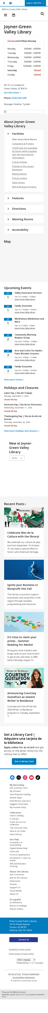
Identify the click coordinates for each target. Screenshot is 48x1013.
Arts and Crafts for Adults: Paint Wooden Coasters (29, 352)
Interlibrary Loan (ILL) (20, 800)
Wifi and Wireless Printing (18, 865)
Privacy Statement (30, 974)
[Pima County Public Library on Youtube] (31, 777)
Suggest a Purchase (19, 804)
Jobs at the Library (18, 877)
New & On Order (18, 831)
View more (13, 379)
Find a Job (14, 851)
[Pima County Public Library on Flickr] (18, 777)
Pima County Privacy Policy (21, 953)
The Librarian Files (18, 827)
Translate (38, 962)
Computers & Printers (23, 143)
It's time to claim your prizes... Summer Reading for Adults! (22, 641)
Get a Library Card (18, 787)
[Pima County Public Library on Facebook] (12, 777)
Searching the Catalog (20, 794)
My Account (15, 791)
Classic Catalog (16, 815)
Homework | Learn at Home (20, 859)
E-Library (14, 818)
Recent (14, 504)
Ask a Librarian (17, 874)
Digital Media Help (18, 848)
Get (13, 92)
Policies (13, 884)
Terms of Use (14, 974)
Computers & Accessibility (16, 843)
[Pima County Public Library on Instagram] (25, 777)
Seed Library (18, 182)
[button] (4, 3)
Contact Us (23, 939)
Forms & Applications (20, 854)
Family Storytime (23, 305)
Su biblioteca (16, 902)
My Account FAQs (18, 807)
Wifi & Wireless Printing (24, 186)
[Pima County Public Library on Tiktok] (38, 777)
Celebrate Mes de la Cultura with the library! (23, 534)
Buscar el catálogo (18, 905)
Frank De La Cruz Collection (18, 823)
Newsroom (15, 881)
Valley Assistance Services (28, 292)
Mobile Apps (16, 797)
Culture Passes (19, 162)
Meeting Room (19, 173)
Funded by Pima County (20, 949)
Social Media (15, 890)
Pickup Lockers (19, 178)
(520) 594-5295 (19, 97)
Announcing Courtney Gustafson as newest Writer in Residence (21, 697)
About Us (14, 893)
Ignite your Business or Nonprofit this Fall (22, 587)
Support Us (15, 887)
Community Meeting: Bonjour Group (25, 336)
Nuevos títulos (16, 908)
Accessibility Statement (24, 977)
